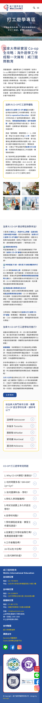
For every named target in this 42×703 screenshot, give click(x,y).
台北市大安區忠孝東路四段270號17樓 (22, 583)
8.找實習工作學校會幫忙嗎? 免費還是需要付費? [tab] (18, 534)
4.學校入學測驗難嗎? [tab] (14, 498)
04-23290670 (13, 593)
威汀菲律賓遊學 (9, 630)
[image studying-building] (31, 189)
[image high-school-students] (12, 189)
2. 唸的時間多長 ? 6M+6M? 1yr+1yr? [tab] (17, 483)
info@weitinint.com (16, 611)
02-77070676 (13, 581)
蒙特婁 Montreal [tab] (15, 439)
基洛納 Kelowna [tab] (15, 445)
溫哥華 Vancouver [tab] (16, 419)
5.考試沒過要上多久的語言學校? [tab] (17, 507)
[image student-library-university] (12, 204)
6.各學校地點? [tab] (11, 515)
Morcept (6, 698)
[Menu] (38, 7)
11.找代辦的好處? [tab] (13, 555)
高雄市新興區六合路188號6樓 (19, 607)
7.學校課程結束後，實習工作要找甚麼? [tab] (17, 523)
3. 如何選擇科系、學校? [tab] (16, 492)
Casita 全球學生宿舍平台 (12, 640)
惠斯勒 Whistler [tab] (15, 432)
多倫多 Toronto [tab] (14, 426)
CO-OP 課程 (22, 110)
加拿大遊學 (7, 377)
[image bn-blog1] (31, 204)
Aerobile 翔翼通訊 (10, 638)
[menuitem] (33, 7)
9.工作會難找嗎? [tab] (12, 542)
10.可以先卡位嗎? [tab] (13, 548)
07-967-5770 (13, 604)
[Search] (33, 7)
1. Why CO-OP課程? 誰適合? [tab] (18, 475)
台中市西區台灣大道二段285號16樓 (21, 596)
